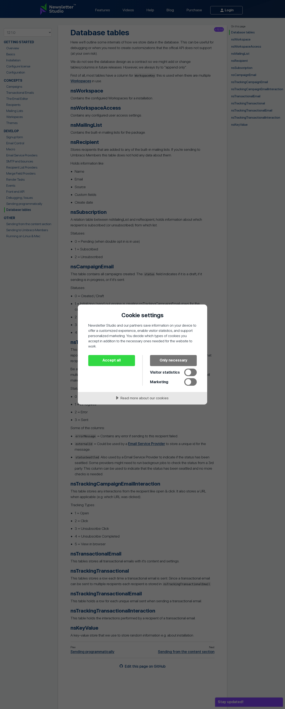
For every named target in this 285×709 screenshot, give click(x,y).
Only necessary (173, 360)
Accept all (111, 360)
